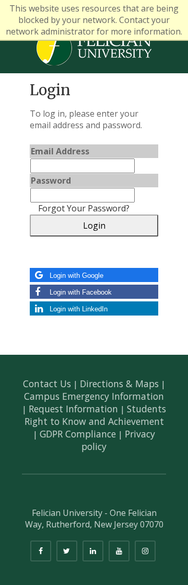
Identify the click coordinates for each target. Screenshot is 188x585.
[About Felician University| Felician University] (94, 47)
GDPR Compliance (78, 434)
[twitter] (66, 551)
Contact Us (47, 383)
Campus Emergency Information (94, 396)
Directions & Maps (119, 383)
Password (51, 180)
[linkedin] (93, 551)
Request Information (73, 408)
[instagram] (145, 551)
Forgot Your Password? (84, 208)
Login (94, 225)
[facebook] (40, 551)
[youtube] (119, 551)
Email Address (60, 151)
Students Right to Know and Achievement (96, 415)
